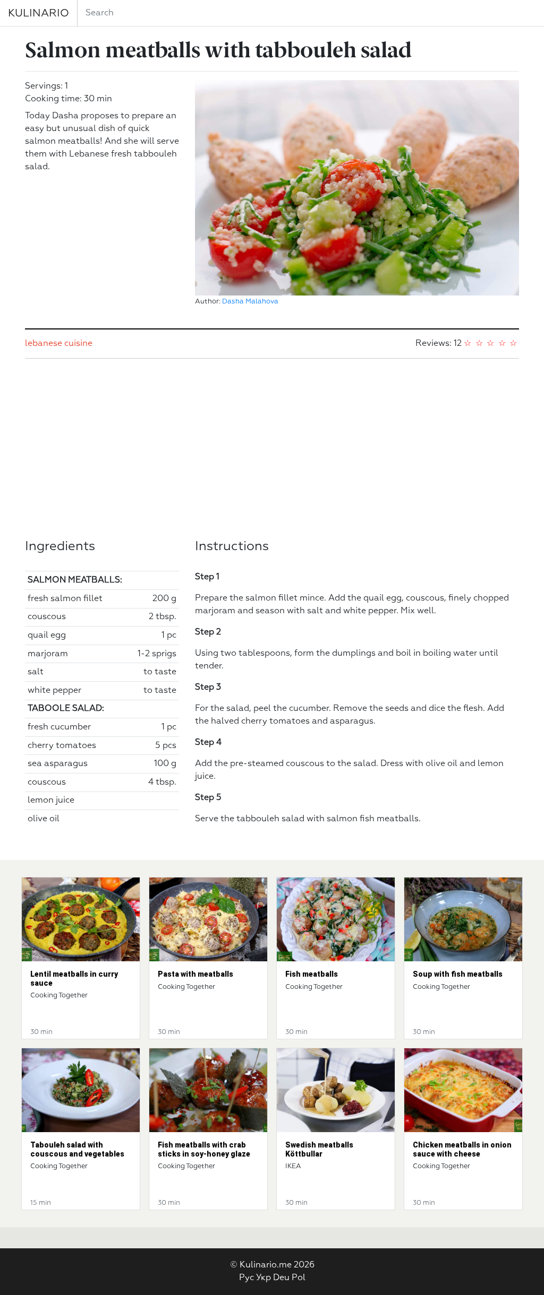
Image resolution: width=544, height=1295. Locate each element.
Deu (281, 1278)
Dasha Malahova (250, 301)
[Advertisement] (272, 449)
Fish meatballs (311, 974)
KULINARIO (38, 13)
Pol (298, 1278)
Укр (263, 1278)
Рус (246, 1278)
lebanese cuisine (58, 344)
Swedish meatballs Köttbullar (319, 1149)
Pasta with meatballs (195, 974)
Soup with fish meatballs (458, 974)
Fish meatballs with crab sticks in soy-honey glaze (204, 1149)
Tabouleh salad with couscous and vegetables (77, 1149)
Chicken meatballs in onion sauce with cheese (462, 1149)
